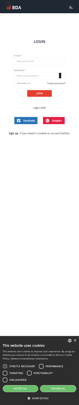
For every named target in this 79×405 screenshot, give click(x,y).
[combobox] (70, 340)
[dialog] (39, 370)
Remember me (23, 83)
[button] (39, 398)
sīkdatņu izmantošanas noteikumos (29, 358)
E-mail (18, 55)
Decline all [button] (58, 388)
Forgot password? (56, 83)
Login (39, 93)
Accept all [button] (20, 388)
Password (20, 70)
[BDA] (13, 5)
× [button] (74, 340)
